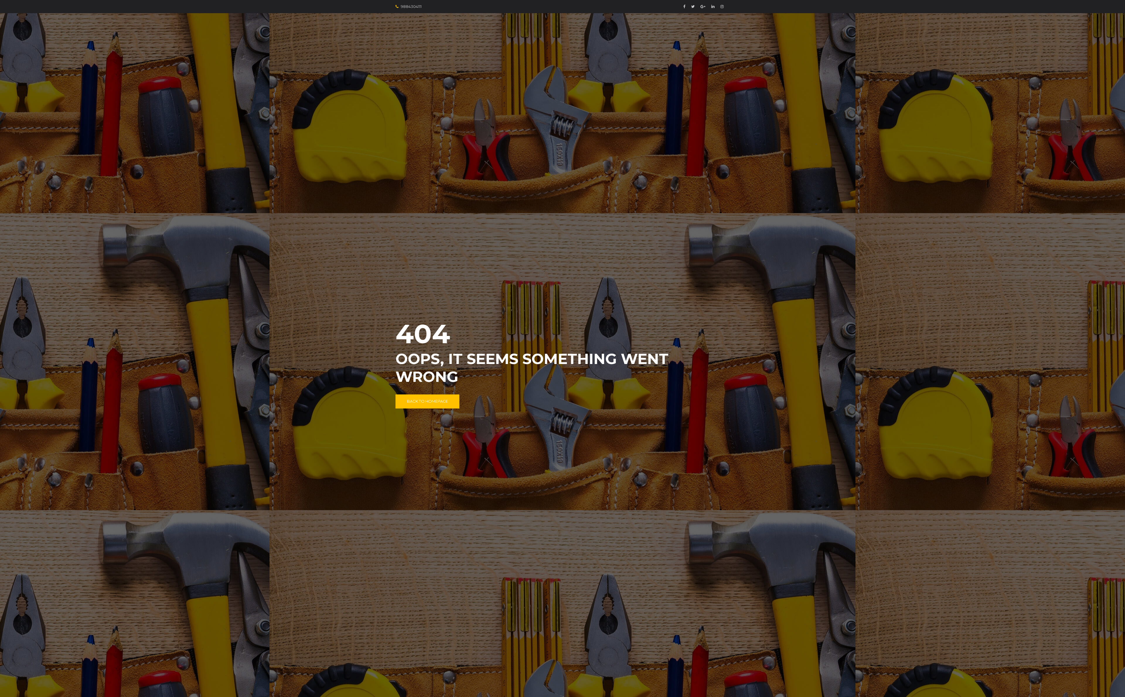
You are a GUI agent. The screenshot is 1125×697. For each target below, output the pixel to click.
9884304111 (411, 6)
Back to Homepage (427, 401)
